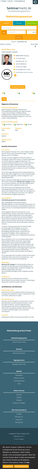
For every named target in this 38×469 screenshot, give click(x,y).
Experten (13, 41)
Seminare (19, 23)
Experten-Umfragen (19, 403)
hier (28, 462)
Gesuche (10, 1)
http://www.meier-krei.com (24, 72)
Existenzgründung (20, 1)
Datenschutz (19, 422)
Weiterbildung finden (19, 353)
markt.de (19, 9)
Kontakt (19, 414)
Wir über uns (19, 416)
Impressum (19, 419)
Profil (4, 99)
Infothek (4, 1)
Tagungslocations (32, 23)
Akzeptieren (8, 466)
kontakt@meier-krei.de (23, 69)
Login (19, 383)
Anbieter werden (19, 378)
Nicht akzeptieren (21, 466)
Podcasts (19, 400)
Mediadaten (19, 375)
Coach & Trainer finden (19, 342)
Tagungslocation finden (19, 364)
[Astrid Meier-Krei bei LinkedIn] (15, 75)
